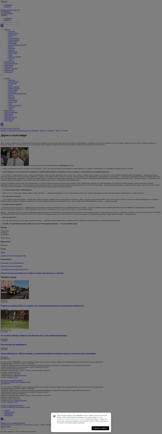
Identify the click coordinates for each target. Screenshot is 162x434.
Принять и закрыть (100, 428)
